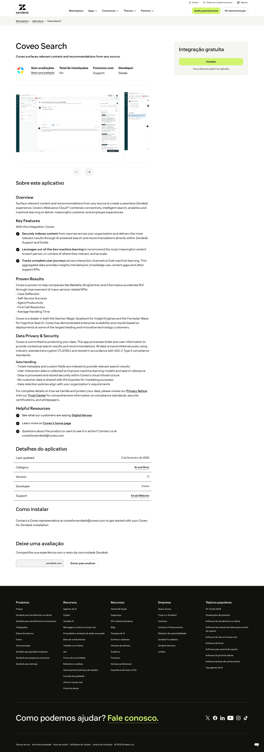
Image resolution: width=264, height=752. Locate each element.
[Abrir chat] (257, 745)
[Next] (88, 172)
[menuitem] (242, 2)
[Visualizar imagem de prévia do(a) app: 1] (67, 124)
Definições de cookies (80, 744)
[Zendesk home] (23, 9)
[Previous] (76, 172)
